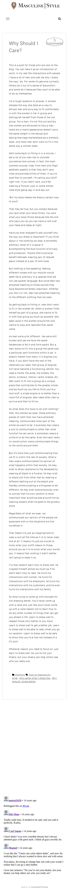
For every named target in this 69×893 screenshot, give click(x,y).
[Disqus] (34, 748)
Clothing (20, 674)
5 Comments (54, 41)
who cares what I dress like (34, 678)
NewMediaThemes (39, 887)
